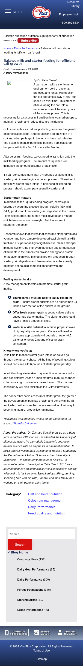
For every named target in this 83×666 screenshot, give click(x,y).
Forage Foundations (30, 589)
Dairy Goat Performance (33, 569)
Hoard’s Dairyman (25, 423)
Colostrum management (45, 500)
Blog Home (19, 552)
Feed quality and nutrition (46, 513)
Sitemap (41, 659)
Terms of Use (41, 650)
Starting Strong (27, 599)
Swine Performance (30, 610)
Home (7, 48)
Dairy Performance (26, 48)
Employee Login (69, 14)
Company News (27, 559)
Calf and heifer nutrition (45, 494)
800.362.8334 (71, 22)
